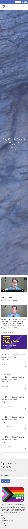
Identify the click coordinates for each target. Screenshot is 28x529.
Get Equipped (4, 525)
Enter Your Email (5, 475)
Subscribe (5, 481)
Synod (2, 522)
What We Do (4, 523)
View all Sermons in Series (7, 455)
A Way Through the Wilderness (8, 520)
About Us (3, 515)
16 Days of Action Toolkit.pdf (9, 300)
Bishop (2, 517)
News (2, 518)
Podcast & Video (5, 527)
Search (17, 2)
